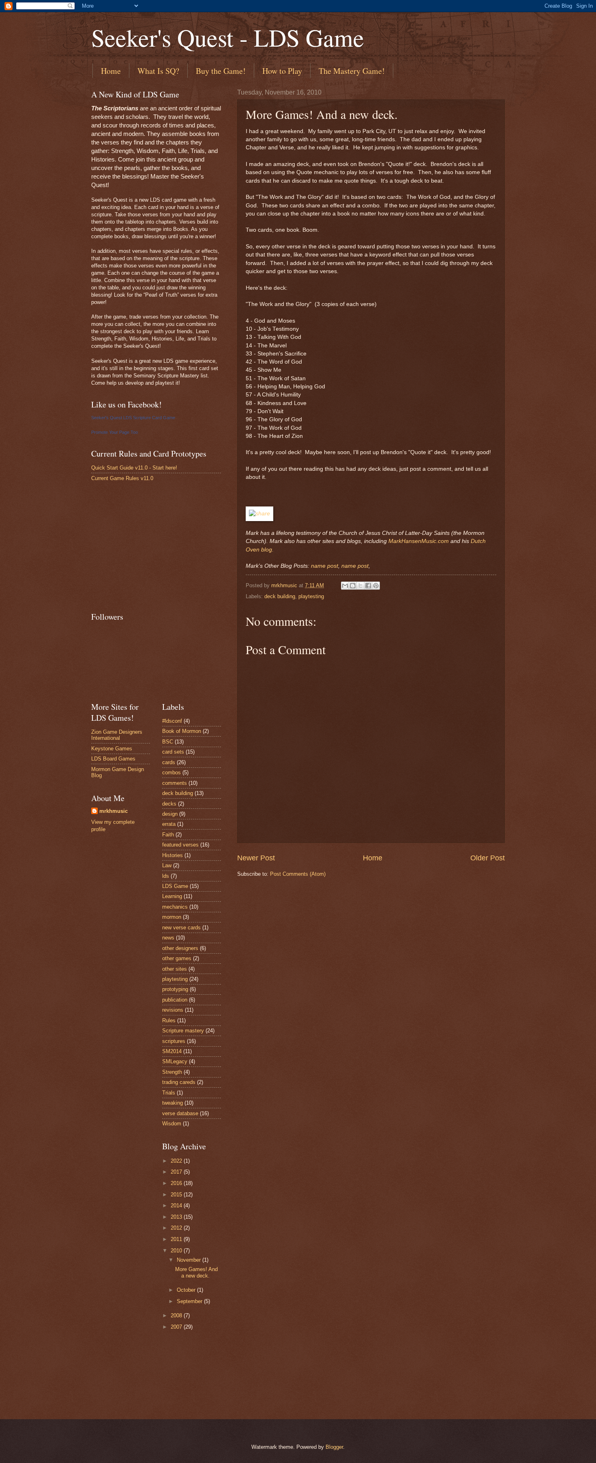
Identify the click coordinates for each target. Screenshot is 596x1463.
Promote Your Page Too (114, 432)
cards (168, 762)
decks (169, 804)
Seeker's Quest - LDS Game (227, 37)
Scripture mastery (183, 1031)
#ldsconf (172, 721)
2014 (177, 1205)
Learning (172, 896)
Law (167, 865)
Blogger (334, 1447)
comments (174, 783)
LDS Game (175, 886)
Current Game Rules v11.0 (122, 478)
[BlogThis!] (353, 586)
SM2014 (172, 1051)
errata (169, 824)
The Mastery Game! (352, 70)
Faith (168, 835)
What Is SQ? (158, 70)
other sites (174, 969)
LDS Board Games (113, 759)
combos (171, 772)
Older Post (487, 858)
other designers (180, 948)
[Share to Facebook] (368, 586)
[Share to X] (360, 586)
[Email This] (345, 586)
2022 (177, 1161)
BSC (167, 742)
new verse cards (181, 927)
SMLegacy (174, 1061)
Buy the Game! (221, 70)
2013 (177, 1217)
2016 (177, 1183)
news (168, 938)
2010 (177, 1251)
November (189, 1260)
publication (174, 1000)
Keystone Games (111, 749)
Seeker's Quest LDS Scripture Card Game (133, 417)
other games (176, 958)
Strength (172, 1072)
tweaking (172, 1103)
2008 (177, 1315)
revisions (172, 1010)
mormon (171, 917)
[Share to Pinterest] (376, 586)
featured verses (180, 845)
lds (165, 876)
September (190, 1301)
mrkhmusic (113, 811)
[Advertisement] (152, 546)
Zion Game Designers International (116, 735)
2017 (177, 1172)
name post (324, 566)
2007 (177, 1327)
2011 (177, 1239)
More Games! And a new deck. (196, 1272)
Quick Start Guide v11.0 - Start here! (134, 468)
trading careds (178, 1082)
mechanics (175, 907)
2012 (177, 1228)
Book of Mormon (181, 731)
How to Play (282, 70)
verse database (180, 1113)
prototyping (175, 989)
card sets (173, 752)
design (170, 814)
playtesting (311, 596)
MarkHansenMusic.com (418, 541)
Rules (169, 1020)
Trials (168, 1093)
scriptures (173, 1041)
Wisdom (171, 1123)
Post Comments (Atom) (298, 874)
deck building (279, 596)
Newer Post (256, 858)
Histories (172, 855)
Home (111, 70)
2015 (177, 1195)
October (187, 1290)
